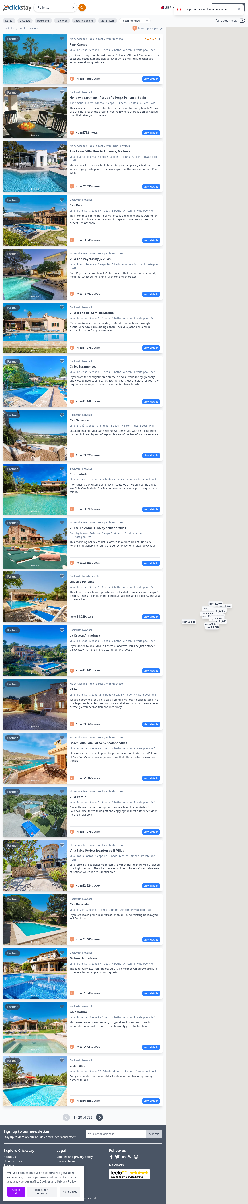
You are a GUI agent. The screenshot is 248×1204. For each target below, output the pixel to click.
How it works (13, 1161)
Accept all (16, 1191)
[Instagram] (136, 1157)
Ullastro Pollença (82, 582)
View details (151, 79)
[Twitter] (117, 1157)
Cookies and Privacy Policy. (58, 1181)
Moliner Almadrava (84, 958)
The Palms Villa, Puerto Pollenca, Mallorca (100, 151)
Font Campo (78, 45)
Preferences (69, 1191)
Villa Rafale (78, 797)
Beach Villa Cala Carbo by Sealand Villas (98, 743)
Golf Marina (78, 1012)
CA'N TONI (77, 1066)
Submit (154, 1134)
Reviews (9, 1165)
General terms (66, 1161)
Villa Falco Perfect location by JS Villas (97, 851)
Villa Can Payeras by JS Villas (90, 259)
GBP (168, 7)
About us (10, 1157)
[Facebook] (111, 1157)
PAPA (73, 689)
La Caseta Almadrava (85, 635)
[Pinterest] (130, 1157)
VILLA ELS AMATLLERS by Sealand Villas (98, 528)
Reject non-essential (42, 1191)
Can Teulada (79, 474)
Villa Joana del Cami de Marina (92, 313)
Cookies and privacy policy (74, 1157)
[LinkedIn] (123, 1157)
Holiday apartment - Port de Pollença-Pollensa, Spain (108, 98)
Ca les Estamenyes (83, 367)
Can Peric (76, 205)
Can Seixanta (79, 420)
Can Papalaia (79, 904)
